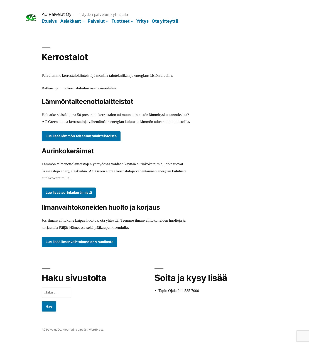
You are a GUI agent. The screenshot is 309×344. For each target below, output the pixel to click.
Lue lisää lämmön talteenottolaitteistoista (81, 136)
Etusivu (49, 21)
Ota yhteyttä (165, 21)
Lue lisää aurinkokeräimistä (69, 192)
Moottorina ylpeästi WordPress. (83, 329)
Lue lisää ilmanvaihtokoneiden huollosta (79, 242)
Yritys (142, 21)
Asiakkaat (70, 21)
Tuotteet (120, 21)
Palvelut (96, 21)
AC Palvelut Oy (57, 14)
